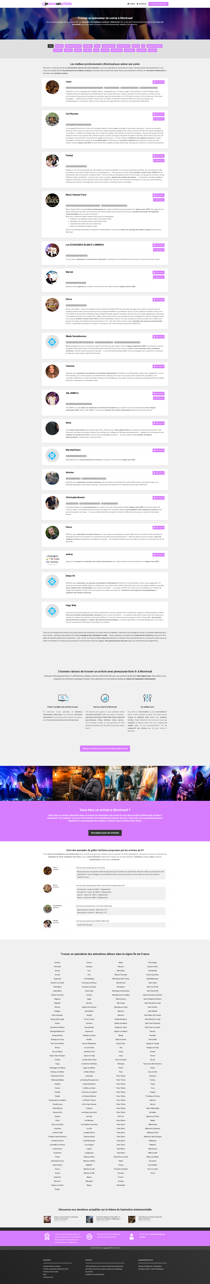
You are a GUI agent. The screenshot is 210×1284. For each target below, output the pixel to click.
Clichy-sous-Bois (57, 1124)
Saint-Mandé (152, 1011)
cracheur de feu (123, 46)
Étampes (89, 966)
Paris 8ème (121, 1149)
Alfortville (57, 966)
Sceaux (152, 1051)
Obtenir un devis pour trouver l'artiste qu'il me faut (105, 748)
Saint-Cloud (153, 983)
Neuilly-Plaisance (121, 1019)
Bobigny (57, 1011)
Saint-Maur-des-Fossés (152, 1015)
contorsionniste (108, 46)
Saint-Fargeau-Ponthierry (153, 999)
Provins (120, 1177)
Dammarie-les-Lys (57, 1161)
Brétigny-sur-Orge (57, 1039)
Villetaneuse (152, 1149)
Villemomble (152, 1124)
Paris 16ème (120, 1100)
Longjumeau (89, 1153)
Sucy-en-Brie (152, 1072)
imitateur (68, 50)
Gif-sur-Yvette (89, 1019)
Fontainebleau (89, 979)
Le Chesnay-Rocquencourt (89, 1080)
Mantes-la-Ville (89, 1173)
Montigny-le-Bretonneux (120, 991)
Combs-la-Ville (57, 1132)
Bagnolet (57, 1003)
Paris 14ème (120, 1092)
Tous (50, 46)
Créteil (57, 1157)
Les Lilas (89, 1116)
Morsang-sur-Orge (120, 1007)
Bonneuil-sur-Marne (57, 1027)
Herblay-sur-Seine (89, 1035)
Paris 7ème (121, 1145)
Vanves (152, 1104)
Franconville (89, 991)
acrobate (59, 46)
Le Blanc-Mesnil (89, 1072)
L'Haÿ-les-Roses (89, 1137)
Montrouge (121, 1003)
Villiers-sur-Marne (152, 1157)
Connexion (142, 4)
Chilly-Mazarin (57, 1108)
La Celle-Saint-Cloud (89, 1060)
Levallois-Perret (89, 1132)
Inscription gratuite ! (159, 4)
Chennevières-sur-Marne (57, 1100)
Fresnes (89, 995)
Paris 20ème (120, 1120)
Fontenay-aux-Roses (89, 983)
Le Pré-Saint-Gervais (89, 1104)
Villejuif (152, 1120)
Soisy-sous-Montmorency (152, 1064)
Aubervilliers (57, 991)
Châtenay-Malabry (57, 1080)
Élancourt (57, 1181)
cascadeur (88, 46)
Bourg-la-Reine (57, 1035)
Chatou (57, 1088)
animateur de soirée (73, 46)
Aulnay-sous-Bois (57, 995)
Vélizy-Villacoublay (152, 1108)
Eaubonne (57, 1177)
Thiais (152, 1084)
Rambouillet (121, 1185)
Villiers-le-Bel (152, 1153)
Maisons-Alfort (89, 1157)
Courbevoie (57, 1153)
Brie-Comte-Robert (57, 1043)
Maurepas (89, 1181)
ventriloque (141, 50)
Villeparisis (152, 1141)
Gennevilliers (89, 1011)
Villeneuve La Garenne (152, 1128)
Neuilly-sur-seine (121, 1027)
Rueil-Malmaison (152, 979)
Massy (89, 1177)
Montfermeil (120, 983)
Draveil (57, 1173)
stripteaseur (129, 50)
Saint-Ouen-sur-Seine (152, 1027)
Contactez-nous (48, 1277)
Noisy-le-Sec (120, 1043)
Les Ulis (89, 1128)
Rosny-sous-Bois (153, 975)
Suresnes (152, 1076)
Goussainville (89, 1027)
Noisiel (121, 1035)
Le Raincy (89, 1108)
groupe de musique (154, 46)
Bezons (57, 1007)
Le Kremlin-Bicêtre (89, 1084)
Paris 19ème (120, 1112)
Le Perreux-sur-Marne (89, 1092)
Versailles (152, 1112)
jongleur (78, 50)
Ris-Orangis (153, 962)
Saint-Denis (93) (152, 991)
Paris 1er (121, 1116)
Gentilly (89, 1015)
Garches (89, 1003)
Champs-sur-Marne (57, 1072)
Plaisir (121, 1161)
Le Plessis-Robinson (89, 1096)
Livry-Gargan (89, 1145)
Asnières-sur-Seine (57, 983)
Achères (57, 962)
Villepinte (152, 1145)
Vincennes (152, 1161)
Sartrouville (153, 1039)
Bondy (57, 1023)
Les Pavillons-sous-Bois (89, 1124)
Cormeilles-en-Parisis (57, 1145)
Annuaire (46, 1266)
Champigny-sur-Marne (57, 1068)
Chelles (57, 1096)
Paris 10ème (120, 1076)
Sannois (152, 1031)
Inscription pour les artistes (105, 832)
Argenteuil (57, 979)
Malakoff (89, 1165)
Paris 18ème (120, 1108)
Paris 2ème (121, 1124)
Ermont (89, 962)
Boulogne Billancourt (57, 1031)
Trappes (153, 1092)
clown (97, 46)
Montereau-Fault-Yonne (120, 979)
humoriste (58, 50)
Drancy (57, 1169)
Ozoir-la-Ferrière (121, 1060)
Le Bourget (89, 1076)
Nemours (121, 1015)
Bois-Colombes (57, 1015)
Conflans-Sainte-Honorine (57, 1137)
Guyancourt (89, 1031)
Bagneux (57, 999)
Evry (89, 971)
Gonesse (89, 1023)
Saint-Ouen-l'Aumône (152, 1023)
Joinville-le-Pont (89, 1051)
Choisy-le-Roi (57, 1112)
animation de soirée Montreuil (95, 1274)
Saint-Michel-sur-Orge (152, 1019)
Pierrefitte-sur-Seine (121, 1157)
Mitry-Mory (121, 971)
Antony (57, 971)
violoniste (152, 50)
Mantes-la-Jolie (89, 1169)
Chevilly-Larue (57, 1104)
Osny (121, 1056)
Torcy (153, 1088)
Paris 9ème (121, 1153)
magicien (87, 50)
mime (96, 50)
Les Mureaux (89, 1120)
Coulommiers (57, 1149)
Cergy (57, 1064)
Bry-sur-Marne (57, 1051)
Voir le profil (159, 82)
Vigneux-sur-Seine (152, 1116)
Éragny (57, 1189)
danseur (136, 46)
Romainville (153, 971)
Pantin (121, 1068)
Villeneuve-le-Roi (152, 1132)
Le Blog (132, 4)
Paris (121, 1072)
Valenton (152, 1100)
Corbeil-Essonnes (57, 1141)
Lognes (89, 1149)
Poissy (121, 1165)
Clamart (57, 1116)
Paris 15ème (120, 1096)
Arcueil (57, 975)
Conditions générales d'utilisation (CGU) (55, 1269)
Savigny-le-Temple (152, 1043)
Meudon (121, 966)
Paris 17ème (120, 1104)
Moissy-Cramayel (121, 975)
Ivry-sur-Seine (89, 1047)
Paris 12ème (120, 1084)
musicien (105, 50)
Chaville (57, 1092)
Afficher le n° (159, 119)
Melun (121, 962)
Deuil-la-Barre (57, 1165)
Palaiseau (120, 1064)
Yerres (152, 1173)
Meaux (89, 1185)
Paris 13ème (120, 1088)
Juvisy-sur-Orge (89, 1056)
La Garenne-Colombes (89, 1064)
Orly (121, 1047)
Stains (152, 1068)
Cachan (57, 1060)
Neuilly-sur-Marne (121, 1023)
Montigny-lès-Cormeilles (121, 995)
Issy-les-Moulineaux (89, 1043)
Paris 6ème (121, 1141)
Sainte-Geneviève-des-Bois (152, 995)
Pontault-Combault (121, 1169)
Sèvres (152, 1060)
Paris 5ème (121, 1137)
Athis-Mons (57, 987)
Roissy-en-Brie (152, 966)
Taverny (152, 1080)
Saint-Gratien (152, 1007)
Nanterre (121, 1011)
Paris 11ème (120, 1080)
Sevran (152, 1056)
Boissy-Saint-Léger (57, 1019)
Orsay (121, 1051)
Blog (44, 1274)
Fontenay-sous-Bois (89, 987)
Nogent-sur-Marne (120, 1031)
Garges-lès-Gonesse (89, 1007)
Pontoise (121, 1173)
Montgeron (121, 987)
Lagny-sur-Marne (89, 1068)
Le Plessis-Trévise (89, 1100)
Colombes (57, 1128)
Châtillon (57, 1084)
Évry (89, 975)
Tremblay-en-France (152, 1096)
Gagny (89, 999)
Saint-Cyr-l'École (152, 987)
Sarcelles (152, 1035)
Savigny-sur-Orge (152, 1047)
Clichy (57, 1120)
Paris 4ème (121, 1132)
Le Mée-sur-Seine (89, 1088)
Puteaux (121, 1181)
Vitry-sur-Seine (152, 1169)
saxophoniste (117, 50)
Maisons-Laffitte (89, 1161)
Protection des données (50, 1272)
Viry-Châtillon (152, 1165)
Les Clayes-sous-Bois (89, 1112)
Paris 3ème (121, 1128)
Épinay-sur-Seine (57, 1185)
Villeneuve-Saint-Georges (153, 1137)
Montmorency (121, 999)
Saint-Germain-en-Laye (152, 1003)
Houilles (89, 1039)
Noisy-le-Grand (121, 1039)
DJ (143, 46)
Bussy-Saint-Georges (57, 1056)
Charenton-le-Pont (57, 1076)
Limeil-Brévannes (89, 1141)
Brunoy (57, 1047)
